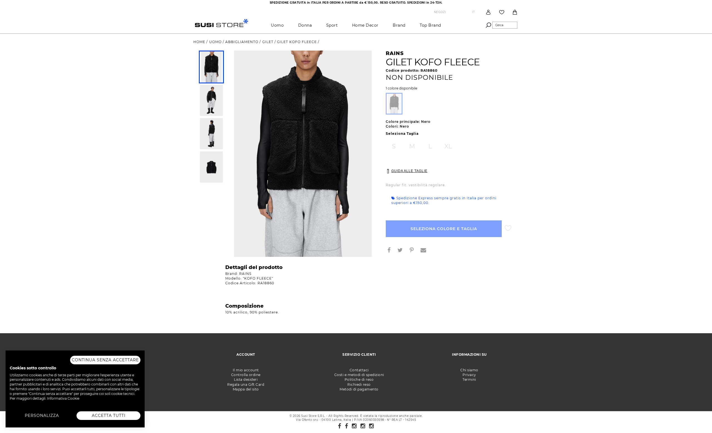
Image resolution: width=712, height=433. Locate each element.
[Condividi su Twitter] (402, 251)
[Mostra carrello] (514, 12)
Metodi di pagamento (359, 389)
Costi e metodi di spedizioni (359, 375)
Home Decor (365, 25)
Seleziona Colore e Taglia (444, 228)
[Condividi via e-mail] (426, 251)
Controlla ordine (246, 375)
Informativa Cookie (63, 398)
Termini (469, 379)
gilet (268, 42)
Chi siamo (469, 370)
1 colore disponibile (401, 88)
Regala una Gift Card (245, 384)
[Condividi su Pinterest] (414, 251)
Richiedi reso (359, 384)
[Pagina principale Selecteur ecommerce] (221, 23)
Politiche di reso (359, 379)
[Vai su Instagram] (354, 426)
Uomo (277, 25)
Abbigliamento (242, 42)
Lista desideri (246, 379)
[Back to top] (696, 417)
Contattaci (359, 370)
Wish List (502, 12)
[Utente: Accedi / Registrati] (488, 12)
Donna (305, 25)
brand (399, 25)
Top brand (430, 25)
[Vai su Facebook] (340, 426)
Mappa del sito (246, 389)
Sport (332, 25)
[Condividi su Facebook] (391, 251)
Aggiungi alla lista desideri (508, 228)
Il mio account (246, 370)
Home (199, 42)
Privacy (469, 375)
